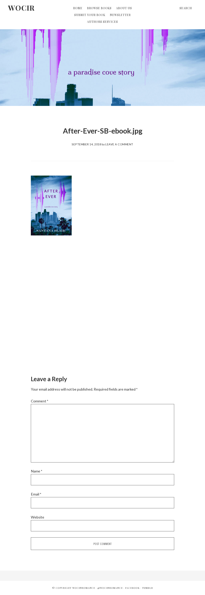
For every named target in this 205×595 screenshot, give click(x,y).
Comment (39, 401)
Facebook (132, 587)
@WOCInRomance (110, 587)
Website (37, 517)
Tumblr (147, 587)
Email (36, 494)
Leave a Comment (119, 144)
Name (36, 471)
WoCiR (21, 7)
